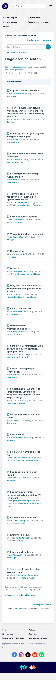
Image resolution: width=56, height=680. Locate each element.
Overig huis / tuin (15, 162)
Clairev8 (16, 159)
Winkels (13, 440)
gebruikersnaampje (22, 500)
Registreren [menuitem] (33, 40)
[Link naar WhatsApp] (41, 655)
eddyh (15, 139)
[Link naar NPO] (32, 667)
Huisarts (15, 268)
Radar (15, 294)
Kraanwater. (17, 251)
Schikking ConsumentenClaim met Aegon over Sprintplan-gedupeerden (25, 348)
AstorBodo (18, 93)
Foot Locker (17, 434)
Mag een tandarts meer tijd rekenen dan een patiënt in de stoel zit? (24, 288)
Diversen (11, 480)
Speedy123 (18, 420)
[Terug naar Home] (5, 6)
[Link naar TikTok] (28, 655)
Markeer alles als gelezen (16, 67)
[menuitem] (38, 604)
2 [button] (9, 73)
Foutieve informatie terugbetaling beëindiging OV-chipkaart (24, 495)
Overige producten (16, 403)
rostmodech (21, 254)
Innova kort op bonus (22, 552)
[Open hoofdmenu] (51, 6)
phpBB (19, 608)
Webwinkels (12, 182)
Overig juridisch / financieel (29, 205)
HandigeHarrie (19, 331)
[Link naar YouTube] (34, 655)
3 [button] (12, 73)
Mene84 (16, 374)
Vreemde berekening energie (26, 234)
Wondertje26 (19, 271)
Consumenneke (20, 202)
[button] (42, 6)
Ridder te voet (22, 538)
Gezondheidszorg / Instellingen (26, 274)
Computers (16, 314)
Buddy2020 (18, 237)
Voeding (19, 540)
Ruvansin (17, 119)
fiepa (15, 179)
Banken (12, 96)
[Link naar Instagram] (21, 655)
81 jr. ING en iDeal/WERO (24, 90)
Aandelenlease (18, 523)
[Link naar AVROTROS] (23, 667)
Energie (10, 122)
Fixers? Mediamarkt (21, 308)
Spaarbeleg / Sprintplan (18, 357)
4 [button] (16, 73)
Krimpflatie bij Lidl (20, 534)
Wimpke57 (17, 555)
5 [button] (19, 73)
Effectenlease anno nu (23, 517)
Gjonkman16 (18, 219)
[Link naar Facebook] (14, 655)
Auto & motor (13, 142)
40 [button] (25, 73)
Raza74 (16, 400)
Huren (13, 257)
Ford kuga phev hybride (23, 216)
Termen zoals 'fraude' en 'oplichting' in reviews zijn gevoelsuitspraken (22, 197)
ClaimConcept (19, 520)
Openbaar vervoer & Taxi (28, 460)
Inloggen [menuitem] (46, 40)
